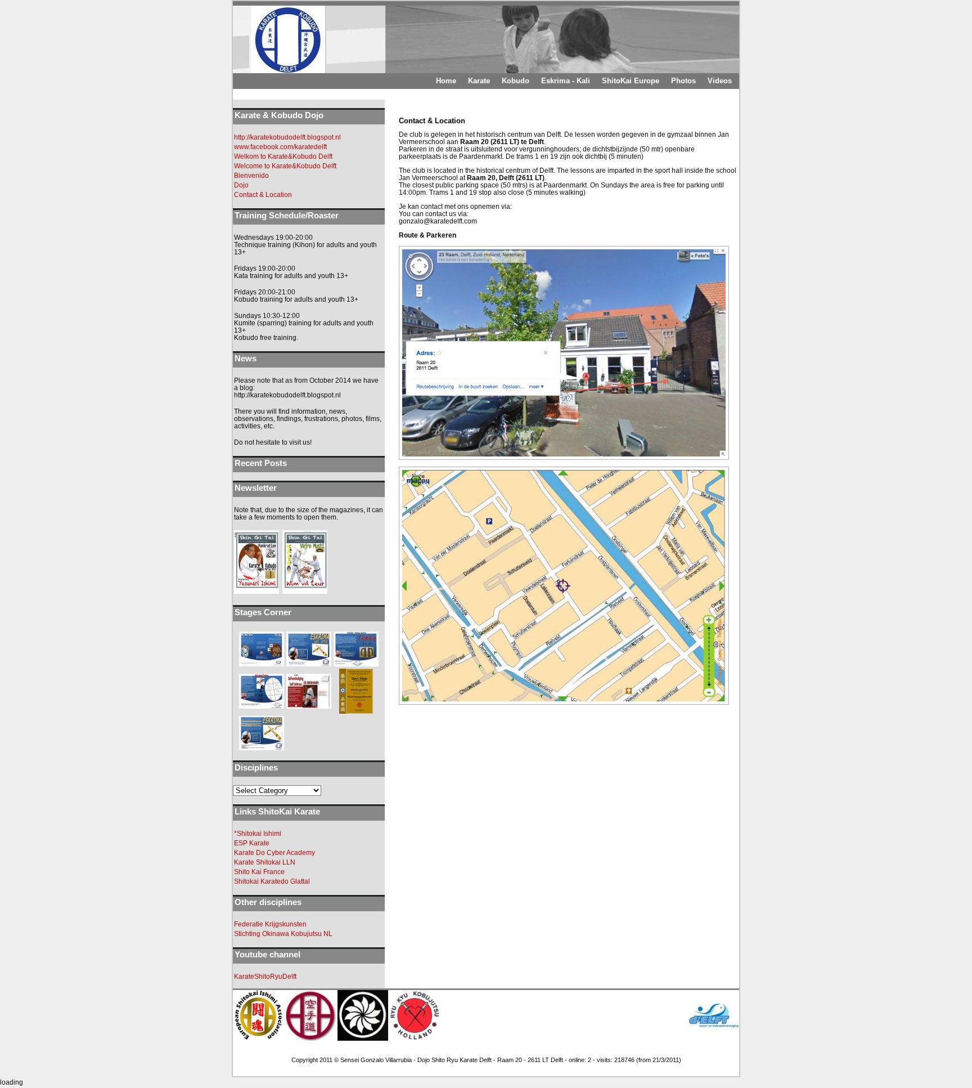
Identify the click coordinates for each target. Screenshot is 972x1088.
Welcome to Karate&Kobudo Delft (285, 166)
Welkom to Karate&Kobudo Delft (283, 156)
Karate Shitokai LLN (264, 862)
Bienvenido (251, 176)
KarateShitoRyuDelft (265, 976)
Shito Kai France (259, 872)
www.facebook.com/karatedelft (280, 147)
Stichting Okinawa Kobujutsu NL (283, 934)
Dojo (241, 185)
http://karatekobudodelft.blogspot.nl (287, 137)
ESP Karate (251, 843)
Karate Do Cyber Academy (274, 853)
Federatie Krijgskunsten (270, 924)
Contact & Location (263, 195)
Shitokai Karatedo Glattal (272, 881)
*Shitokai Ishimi (257, 834)
